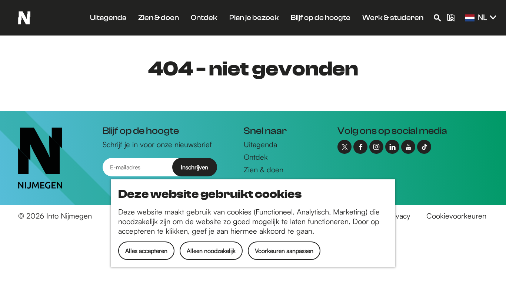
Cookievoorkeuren (456, 215)
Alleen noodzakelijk (211, 250)
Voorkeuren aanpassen (284, 250)
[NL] (470, 18)
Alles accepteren (146, 250)
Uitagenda (260, 144)
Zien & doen (263, 169)
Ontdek (256, 157)
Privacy (398, 215)
